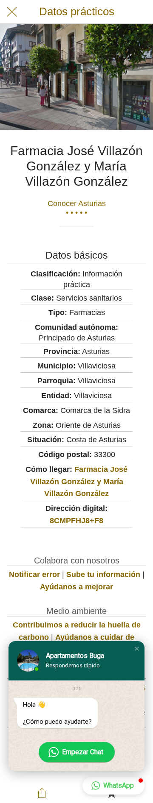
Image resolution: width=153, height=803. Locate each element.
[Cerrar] (12, 12)
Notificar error (34, 574)
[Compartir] (41, 793)
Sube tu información (103, 574)
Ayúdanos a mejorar (76, 587)
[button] (137, 648)
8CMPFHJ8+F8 (76, 520)
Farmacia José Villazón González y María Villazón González (79, 481)
